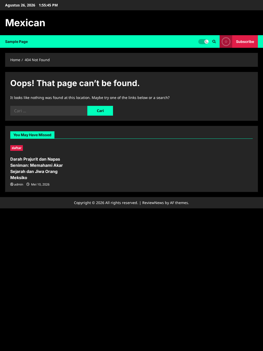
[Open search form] (214, 41)
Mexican (25, 23)
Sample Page (16, 41)
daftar (16, 148)
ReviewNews (153, 202)
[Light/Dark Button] (203, 41)
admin (18, 184)
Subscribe (245, 41)
